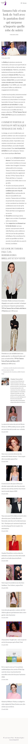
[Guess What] (4, 3)
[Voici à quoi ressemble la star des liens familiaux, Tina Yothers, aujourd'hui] (14, 579)
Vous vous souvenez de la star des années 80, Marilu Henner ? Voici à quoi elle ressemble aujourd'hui (13, 456)
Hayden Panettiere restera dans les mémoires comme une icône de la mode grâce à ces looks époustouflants (13, 555)
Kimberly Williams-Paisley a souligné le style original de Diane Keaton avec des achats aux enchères (13, 704)
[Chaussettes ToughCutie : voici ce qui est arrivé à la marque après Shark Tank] (14, 636)
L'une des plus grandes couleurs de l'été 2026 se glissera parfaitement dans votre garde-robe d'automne (14, 612)
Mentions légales (19, 737)
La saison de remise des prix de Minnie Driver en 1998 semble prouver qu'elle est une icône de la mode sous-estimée (13, 426)
